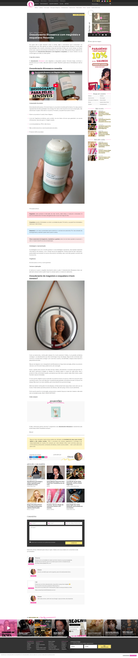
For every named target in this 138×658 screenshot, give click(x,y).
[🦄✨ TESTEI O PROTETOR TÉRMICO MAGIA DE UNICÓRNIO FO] (77, 628)
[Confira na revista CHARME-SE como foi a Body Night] (43, 628)
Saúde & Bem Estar (96, 7)
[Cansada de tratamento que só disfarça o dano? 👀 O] (94, 628)
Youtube (64, 647)
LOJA (28, 649)
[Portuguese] (107, 1)
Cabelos (41, 7)
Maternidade (79, 7)
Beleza (36, 7)
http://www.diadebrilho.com (44, 563)
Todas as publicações (53, 649)
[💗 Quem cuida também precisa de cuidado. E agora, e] (8, 628)
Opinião (88, 7)
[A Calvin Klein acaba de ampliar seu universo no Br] (112, 628)
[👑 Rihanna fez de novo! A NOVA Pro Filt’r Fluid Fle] (60, 628)
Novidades (44, 3)
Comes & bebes (52, 646)
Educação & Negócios (55, 7)
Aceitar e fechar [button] (133, 655)
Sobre (28, 646)
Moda (84, 7)
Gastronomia (72, 7)
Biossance (42, 61)
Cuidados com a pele (36, 459)
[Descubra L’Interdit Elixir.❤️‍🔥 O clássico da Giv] (25, 628)
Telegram (64, 649)
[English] (102, 1)
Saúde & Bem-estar (41, 647)
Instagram (64, 644)
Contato (29, 647)
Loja (61, 3)
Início (37, 3)
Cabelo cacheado (40, 644)
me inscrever (104, 646)
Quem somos (54, 3)
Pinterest (64, 646)
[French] (105, 1)
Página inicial (30, 643)
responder (31, 588)
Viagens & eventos (41, 649)
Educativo (50, 643)
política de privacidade (50, 542)
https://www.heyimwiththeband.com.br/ (45, 590)
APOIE (67, 3)
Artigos (29, 644)
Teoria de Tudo (52, 647)
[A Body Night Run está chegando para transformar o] (129, 628)
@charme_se (33, 617)
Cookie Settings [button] (126, 655)
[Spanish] (110, 1)
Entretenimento (64, 7)
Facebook (64, 643)
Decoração (46, 7)
